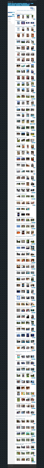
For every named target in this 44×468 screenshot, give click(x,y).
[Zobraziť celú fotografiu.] (18, 16)
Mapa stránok (31, 0)
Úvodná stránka (27, 0)
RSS (34, 0)
